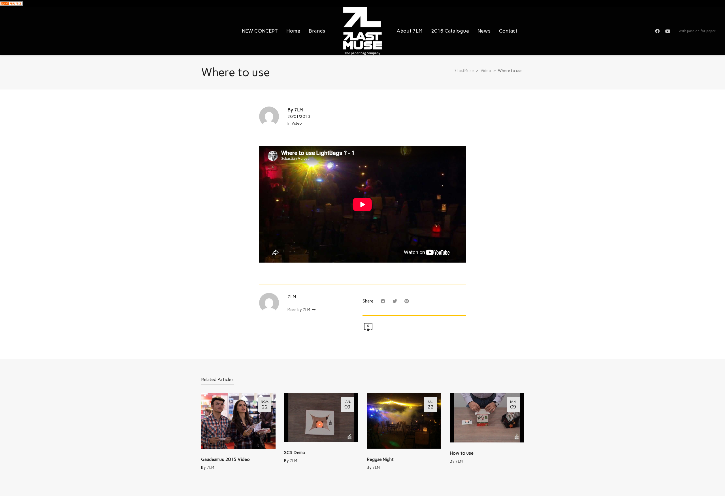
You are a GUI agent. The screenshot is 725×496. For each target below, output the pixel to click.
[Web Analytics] (11, 3)
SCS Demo (294, 452)
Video (296, 123)
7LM (210, 467)
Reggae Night (380, 459)
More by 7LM (299, 309)
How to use (462, 453)
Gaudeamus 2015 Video (225, 459)
